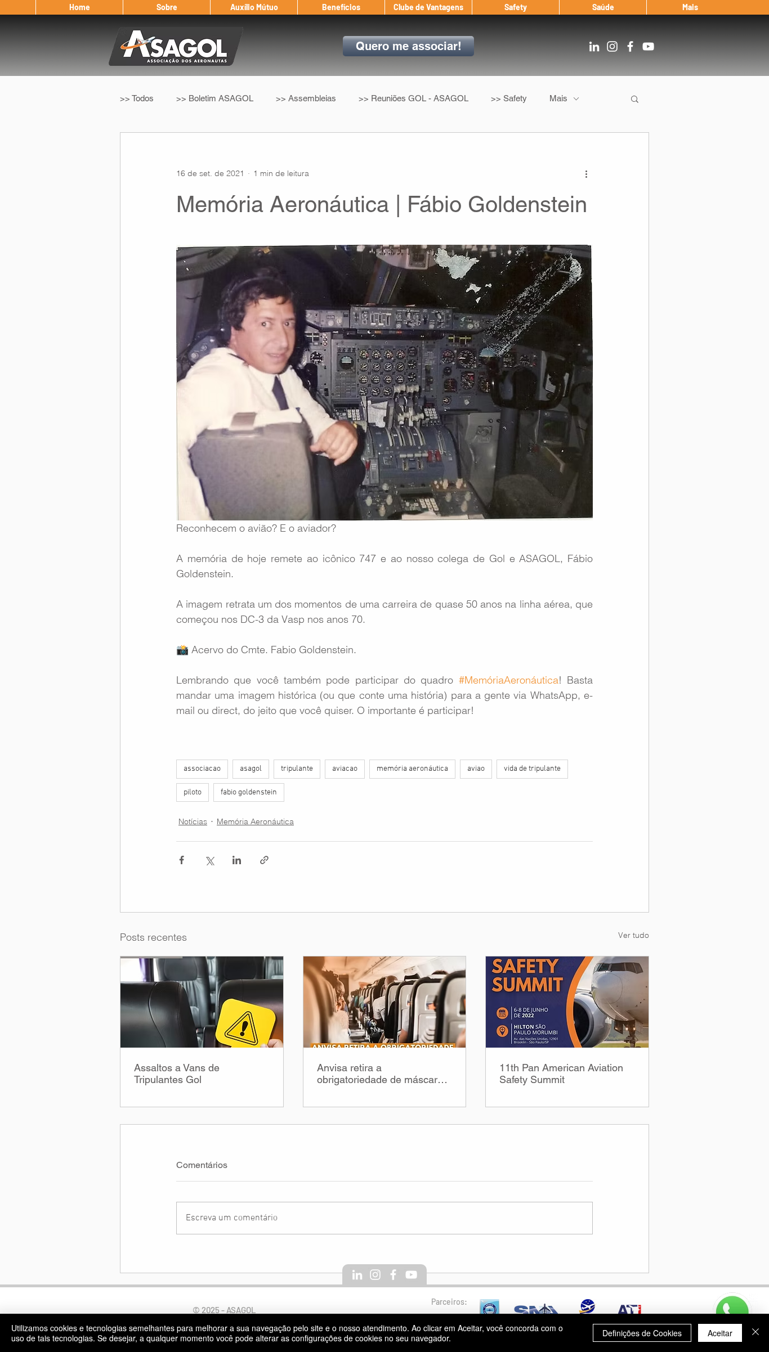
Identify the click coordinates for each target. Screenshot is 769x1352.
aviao (476, 769)
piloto (193, 792)
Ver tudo (633, 935)
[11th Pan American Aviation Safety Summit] (567, 1002)
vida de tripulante (532, 769)
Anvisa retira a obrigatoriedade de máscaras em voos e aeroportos (382, 1073)
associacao (202, 769)
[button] (166, 7)
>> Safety (509, 98)
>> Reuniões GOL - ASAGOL (413, 98)
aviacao (344, 769)
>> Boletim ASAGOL (214, 98)
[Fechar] (755, 1333)
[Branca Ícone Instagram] (612, 46)
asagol (251, 769)
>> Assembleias (306, 98)
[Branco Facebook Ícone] (630, 46)
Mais (558, 98)
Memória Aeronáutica (255, 821)
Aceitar (720, 1332)
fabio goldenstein (249, 792)
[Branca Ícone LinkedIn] (594, 46)
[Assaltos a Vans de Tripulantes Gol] (201, 1002)
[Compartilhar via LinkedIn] (236, 860)
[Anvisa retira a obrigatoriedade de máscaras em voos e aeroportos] (384, 1002)
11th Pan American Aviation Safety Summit (561, 1073)
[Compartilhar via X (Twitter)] (209, 860)
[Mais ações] (586, 173)
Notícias (192, 821)
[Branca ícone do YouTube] (648, 46)
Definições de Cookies (642, 1332)
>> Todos (137, 98)
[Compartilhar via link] (264, 860)
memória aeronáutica (412, 769)
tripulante (297, 769)
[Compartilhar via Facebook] (181, 860)
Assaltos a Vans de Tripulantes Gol (177, 1073)
